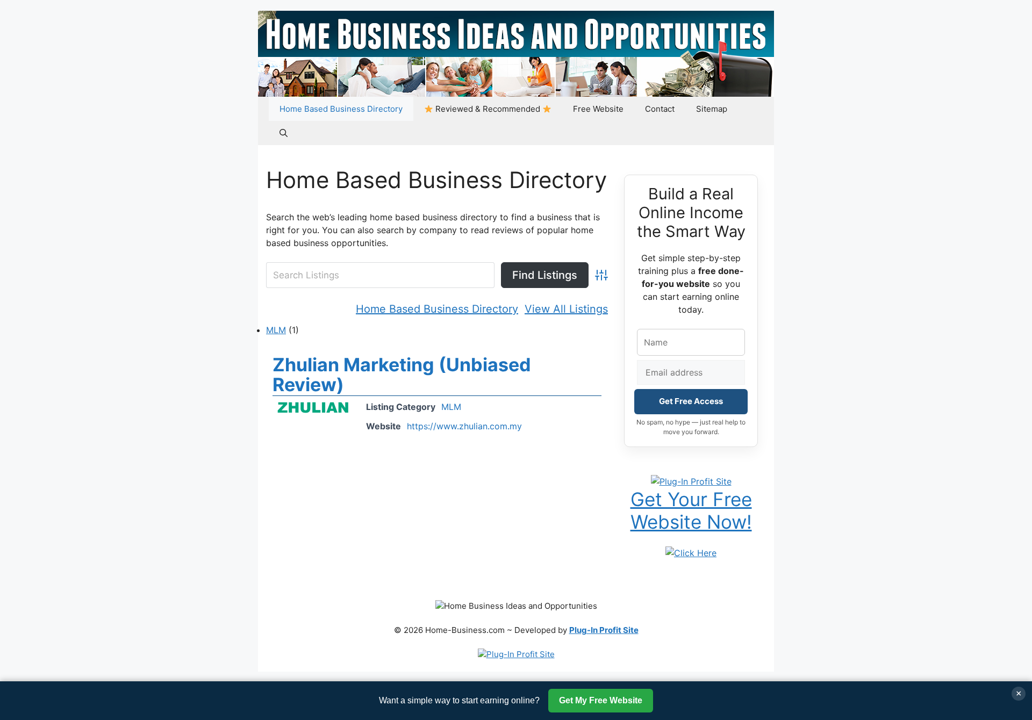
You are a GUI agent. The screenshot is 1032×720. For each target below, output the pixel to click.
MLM (276, 330)
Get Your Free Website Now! (691, 510)
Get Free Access (691, 401)
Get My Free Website (600, 700)
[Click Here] (690, 552)
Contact (660, 109)
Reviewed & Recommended (487, 109)
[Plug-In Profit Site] (691, 480)
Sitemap (711, 109)
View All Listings (566, 309)
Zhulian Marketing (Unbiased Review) (402, 374)
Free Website (598, 109)
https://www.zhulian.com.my (464, 426)
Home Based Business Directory (341, 109)
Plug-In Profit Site (604, 630)
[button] (283, 133)
